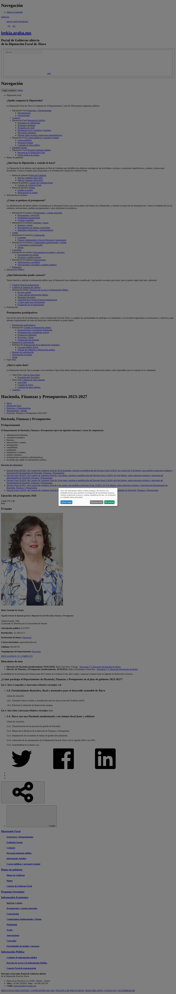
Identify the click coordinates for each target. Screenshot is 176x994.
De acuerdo (109, 502)
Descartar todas (96, 502)
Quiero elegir (66, 502)
